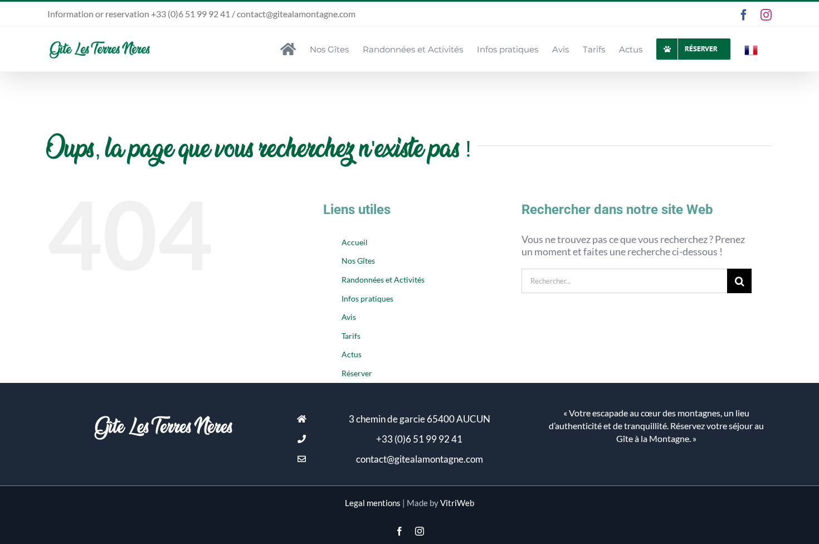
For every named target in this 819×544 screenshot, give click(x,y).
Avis (349, 317)
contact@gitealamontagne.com (419, 459)
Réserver (357, 373)
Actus (352, 354)
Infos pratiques (367, 298)
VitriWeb (457, 503)
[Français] (751, 49)
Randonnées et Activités (383, 279)
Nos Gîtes (358, 260)
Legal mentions (373, 503)
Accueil (355, 242)
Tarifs (351, 336)
